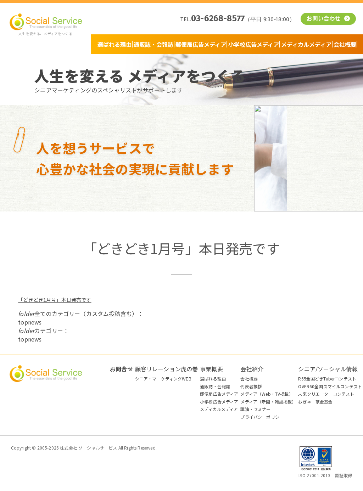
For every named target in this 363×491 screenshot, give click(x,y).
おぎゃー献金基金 (315, 402)
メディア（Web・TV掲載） (266, 394)
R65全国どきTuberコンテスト (327, 379)
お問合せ (121, 369)
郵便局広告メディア (200, 44)
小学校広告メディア (253, 44)
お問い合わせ (324, 19)
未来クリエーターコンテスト (326, 394)
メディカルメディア (306, 44)
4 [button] (315, 205)
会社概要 (345, 44)
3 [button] (308, 205)
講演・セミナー (255, 409)
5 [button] (322, 205)
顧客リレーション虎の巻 (166, 369)
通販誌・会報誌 (153, 44)
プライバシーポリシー (262, 417)
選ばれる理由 (114, 44)
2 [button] (301, 205)
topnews (29, 322)
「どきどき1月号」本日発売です (54, 299)
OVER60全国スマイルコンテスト (330, 386)
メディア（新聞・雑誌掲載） (268, 402)
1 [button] (294, 205)
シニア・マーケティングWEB (163, 379)
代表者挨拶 (251, 386)
